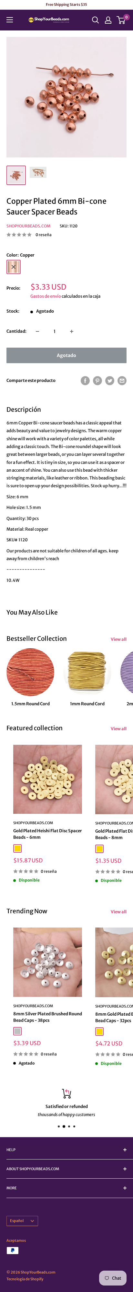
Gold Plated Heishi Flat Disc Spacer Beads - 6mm (47, 834)
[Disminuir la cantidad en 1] (37, 331)
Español (17, 1220)
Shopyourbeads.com (28, 226)
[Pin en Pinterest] (97, 380)
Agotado (66, 355)
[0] (121, 20)
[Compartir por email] (122, 380)
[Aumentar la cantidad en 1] (71, 331)
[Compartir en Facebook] (85, 380)
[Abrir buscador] (95, 20)
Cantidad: (16, 331)
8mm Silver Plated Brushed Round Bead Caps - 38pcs (47, 1017)
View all (119, 639)
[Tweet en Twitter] (109, 380)
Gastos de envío (45, 296)
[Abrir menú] (9, 19)
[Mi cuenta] (108, 20)
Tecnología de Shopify (24, 1279)
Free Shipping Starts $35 (66, 4)
